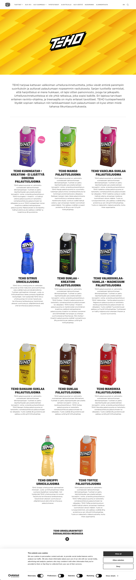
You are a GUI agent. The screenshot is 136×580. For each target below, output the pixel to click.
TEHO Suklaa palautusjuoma (68, 390)
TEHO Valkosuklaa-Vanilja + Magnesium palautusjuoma (108, 281)
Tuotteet (17, 4)
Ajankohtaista (102, 4)
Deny (118, 566)
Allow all (118, 554)
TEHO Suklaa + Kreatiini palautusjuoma (68, 281)
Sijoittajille (66, 4)
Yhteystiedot (53, 4)
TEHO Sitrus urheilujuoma (27, 280)
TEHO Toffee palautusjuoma (88, 482)
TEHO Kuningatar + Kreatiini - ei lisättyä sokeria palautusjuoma (27, 176)
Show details (110, 576)
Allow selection (118, 560)
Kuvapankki (89, 4)
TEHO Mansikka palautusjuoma (108, 390)
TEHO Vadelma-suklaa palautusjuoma (108, 172)
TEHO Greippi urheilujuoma (47, 482)
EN (124, 4)
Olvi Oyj (28, 4)
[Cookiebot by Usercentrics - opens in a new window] (13, 575)
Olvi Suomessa (39, 4)
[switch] (61, 575)
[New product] (27, 146)
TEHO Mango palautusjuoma (68, 172)
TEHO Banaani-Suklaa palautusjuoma (27, 390)
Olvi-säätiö (78, 4)
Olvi (7, 5)
